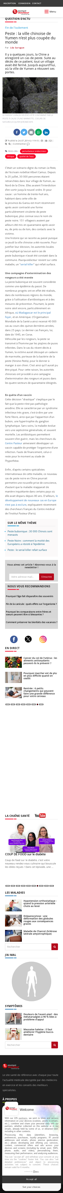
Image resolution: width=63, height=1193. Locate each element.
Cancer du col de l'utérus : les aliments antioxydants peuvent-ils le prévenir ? (40, 660)
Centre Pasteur (13, 443)
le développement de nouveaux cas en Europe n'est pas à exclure (31, 500)
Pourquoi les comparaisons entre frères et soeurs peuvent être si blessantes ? (28, 613)
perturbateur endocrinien (34, 151)
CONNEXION (24, 3)
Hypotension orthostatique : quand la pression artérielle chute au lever (40, 903)
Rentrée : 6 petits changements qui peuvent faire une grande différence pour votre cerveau (39, 692)
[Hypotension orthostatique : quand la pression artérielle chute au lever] (13, 905)
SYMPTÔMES (14, 1006)
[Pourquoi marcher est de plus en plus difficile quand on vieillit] (13, 677)
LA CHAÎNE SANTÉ (17, 816)
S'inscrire (46, 576)
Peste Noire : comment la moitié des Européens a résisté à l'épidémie (28, 542)
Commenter (20, 143)
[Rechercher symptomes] (54, 1045)
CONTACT (36, 3)
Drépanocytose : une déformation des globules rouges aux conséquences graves (38, 919)
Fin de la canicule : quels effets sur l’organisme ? (31, 604)
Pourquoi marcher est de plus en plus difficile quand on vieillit (41, 676)
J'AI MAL (10, 955)
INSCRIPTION (9, 3)
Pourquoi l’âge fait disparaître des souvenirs (29, 596)
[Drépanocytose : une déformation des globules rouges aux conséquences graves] (13, 920)
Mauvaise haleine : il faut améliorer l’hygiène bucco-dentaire (39, 1032)
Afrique (10, 156)
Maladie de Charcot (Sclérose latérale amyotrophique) (40, 932)
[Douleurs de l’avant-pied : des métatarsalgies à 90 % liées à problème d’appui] (13, 1018)
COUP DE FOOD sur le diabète (25, 854)
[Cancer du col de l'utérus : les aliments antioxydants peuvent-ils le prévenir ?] (13, 662)
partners (23, 1118)
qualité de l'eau (26, 156)
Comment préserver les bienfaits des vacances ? (31, 622)
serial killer (26, 264)
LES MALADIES (15, 892)
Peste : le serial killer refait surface (27, 550)
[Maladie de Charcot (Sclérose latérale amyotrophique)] (13, 935)
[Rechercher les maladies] (54, 946)
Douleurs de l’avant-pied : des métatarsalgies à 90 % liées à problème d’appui (41, 1017)
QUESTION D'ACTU (17, 19)
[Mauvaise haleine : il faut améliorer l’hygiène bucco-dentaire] (13, 1033)
